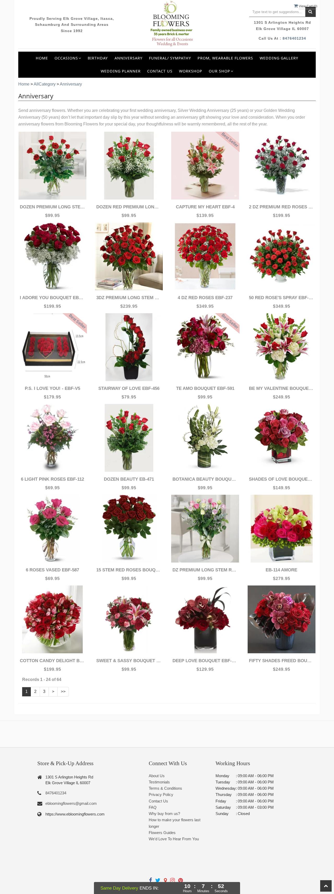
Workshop (190, 71)
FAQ (153, 807)
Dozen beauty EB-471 (129, 479)
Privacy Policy (161, 794)
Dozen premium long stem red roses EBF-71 (52, 206)
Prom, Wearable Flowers (225, 58)
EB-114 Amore (281, 569)
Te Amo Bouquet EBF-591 (205, 388)
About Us (157, 776)
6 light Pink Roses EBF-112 (52, 479)
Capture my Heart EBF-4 (205, 206)
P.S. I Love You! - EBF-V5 (52, 388)
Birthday (98, 58)
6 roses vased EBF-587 (52, 569)
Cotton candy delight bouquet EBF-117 (52, 660)
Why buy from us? (164, 813)
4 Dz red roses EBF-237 (205, 297)
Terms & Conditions (165, 788)
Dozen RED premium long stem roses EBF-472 (129, 206)
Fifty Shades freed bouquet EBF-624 (281, 660)
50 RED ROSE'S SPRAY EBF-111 (281, 297)
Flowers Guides (162, 832)
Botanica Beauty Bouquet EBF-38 (205, 479)
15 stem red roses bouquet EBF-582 (129, 569)
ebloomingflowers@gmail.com (71, 803)
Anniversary (128, 58)
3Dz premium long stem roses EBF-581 (129, 297)
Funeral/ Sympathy (170, 58)
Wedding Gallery (279, 58)
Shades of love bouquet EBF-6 (281, 479)
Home (42, 58)
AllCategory (45, 84)
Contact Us (159, 71)
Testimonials (159, 782)
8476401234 (294, 38)
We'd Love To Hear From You (174, 839)
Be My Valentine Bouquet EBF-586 (281, 388)
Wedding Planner (121, 71)
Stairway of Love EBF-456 (128, 388)
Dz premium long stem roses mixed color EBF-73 (205, 569)
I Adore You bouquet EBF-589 (52, 297)
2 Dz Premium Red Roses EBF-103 (281, 206)
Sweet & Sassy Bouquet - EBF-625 (129, 660)
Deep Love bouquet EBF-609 (205, 660)
